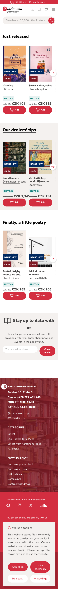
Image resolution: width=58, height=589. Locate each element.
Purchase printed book (21, 464)
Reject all (17, 578)
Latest (11, 434)
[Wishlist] (39, 9)
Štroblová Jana (11, 278)
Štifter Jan (8, 89)
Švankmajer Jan (11, 181)
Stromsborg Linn (38, 89)
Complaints (14, 479)
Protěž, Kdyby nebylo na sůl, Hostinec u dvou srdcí (13, 273)
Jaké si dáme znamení (36, 273)
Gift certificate (16, 474)
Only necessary (40, 567)
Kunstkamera (11, 178)
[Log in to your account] (32, 9)
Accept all (18, 567)
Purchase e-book (17, 469)
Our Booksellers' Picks (21, 439)
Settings (42, 578)
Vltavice (8, 85)
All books (13, 448)
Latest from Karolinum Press (24, 444)
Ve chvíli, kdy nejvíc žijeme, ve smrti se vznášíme (40, 180)
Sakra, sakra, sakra (40, 85)
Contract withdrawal (19, 484)
